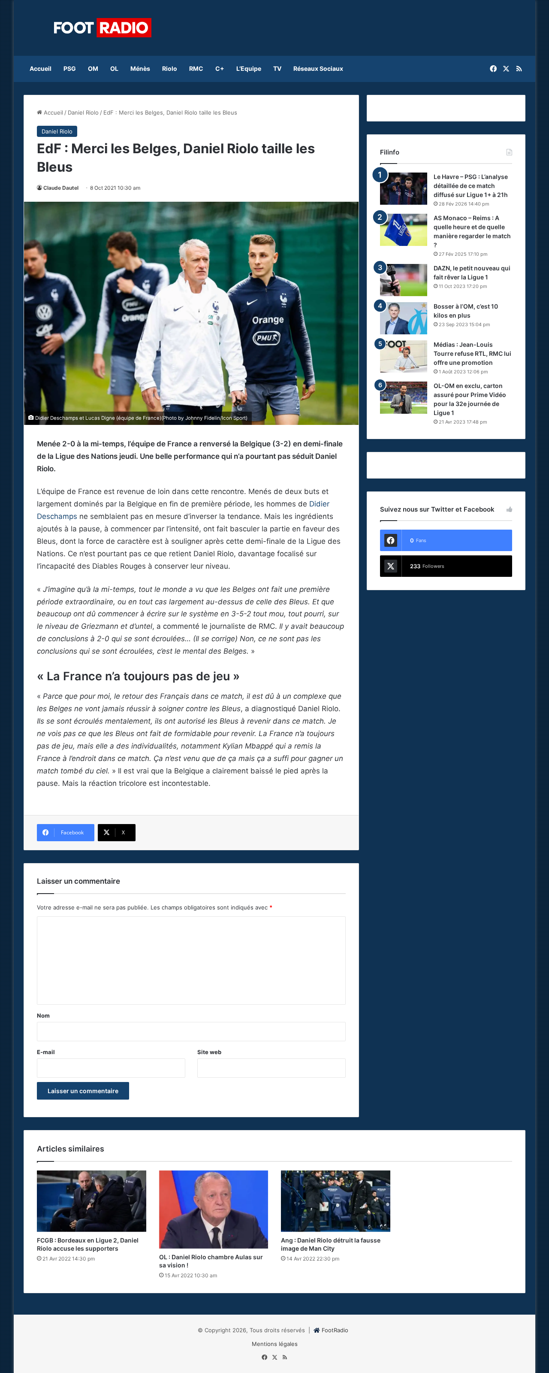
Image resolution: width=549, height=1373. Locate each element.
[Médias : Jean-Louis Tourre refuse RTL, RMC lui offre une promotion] (403, 356)
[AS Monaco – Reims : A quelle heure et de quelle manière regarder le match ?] (403, 230)
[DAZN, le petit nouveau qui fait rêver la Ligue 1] (403, 280)
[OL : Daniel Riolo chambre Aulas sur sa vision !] (213, 1209)
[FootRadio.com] (103, 28)
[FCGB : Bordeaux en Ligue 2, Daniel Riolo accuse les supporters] (91, 1201)
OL (114, 68)
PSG (69, 68)
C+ (219, 68)
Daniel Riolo (83, 112)
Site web (209, 1052)
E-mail (46, 1052)
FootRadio (335, 1330)
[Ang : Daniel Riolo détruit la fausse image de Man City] (335, 1201)
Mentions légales (275, 1343)
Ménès (140, 68)
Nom (43, 1015)
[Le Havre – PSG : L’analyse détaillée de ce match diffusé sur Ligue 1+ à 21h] (403, 189)
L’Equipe (248, 68)
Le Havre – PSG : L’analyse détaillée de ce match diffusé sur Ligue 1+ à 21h (471, 185)
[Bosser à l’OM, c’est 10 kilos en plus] (403, 318)
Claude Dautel (60, 188)
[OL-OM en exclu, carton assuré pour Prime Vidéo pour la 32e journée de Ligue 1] (403, 398)
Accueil (40, 68)
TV (277, 68)
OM (93, 68)
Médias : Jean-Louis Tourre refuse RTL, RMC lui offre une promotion (472, 353)
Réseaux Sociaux (318, 68)
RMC (196, 68)
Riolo (169, 68)
